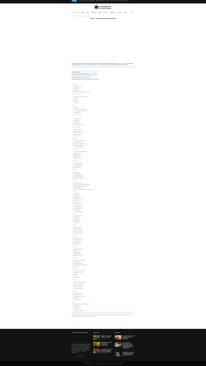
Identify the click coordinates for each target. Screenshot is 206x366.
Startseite (73, 16)
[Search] (133, 12)
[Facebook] (127, 2)
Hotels (87, 12)
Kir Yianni (73, 224)
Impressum (107, 0)
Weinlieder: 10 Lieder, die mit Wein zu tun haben (106, 336)
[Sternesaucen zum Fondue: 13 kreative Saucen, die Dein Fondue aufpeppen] (96, 351)
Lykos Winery (74, 257)
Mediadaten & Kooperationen (100, 0)
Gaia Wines (74, 191)
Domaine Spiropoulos (75, 94)
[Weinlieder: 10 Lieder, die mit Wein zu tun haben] (96, 337)
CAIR (72, 116)
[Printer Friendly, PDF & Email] (77, 318)
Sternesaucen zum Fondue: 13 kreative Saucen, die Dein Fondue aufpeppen (106, 350)
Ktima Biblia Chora (75, 235)
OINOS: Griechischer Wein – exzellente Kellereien (80, 73)
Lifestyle (125, 12)
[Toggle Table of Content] (95, 72)
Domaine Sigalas (75, 160)
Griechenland (121, 63)
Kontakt (127, 0)
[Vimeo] (128, 2)
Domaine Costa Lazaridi (76, 127)
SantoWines (74, 290)
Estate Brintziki (74, 169)
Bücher (119, 12)
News (73, 12)
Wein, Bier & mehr (113, 12)
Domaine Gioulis (75, 149)
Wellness (105, 12)
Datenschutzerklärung (121, 0)
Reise (78, 12)
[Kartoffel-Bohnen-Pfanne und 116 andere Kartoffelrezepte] (96, 344)
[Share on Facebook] (102, 322)
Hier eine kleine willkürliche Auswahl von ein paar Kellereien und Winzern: (84, 74)
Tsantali (73, 180)
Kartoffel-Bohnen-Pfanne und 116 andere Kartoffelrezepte (106, 343)
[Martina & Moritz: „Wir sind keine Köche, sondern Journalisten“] (118, 337)
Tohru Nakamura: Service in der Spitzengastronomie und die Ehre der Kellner (128, 353)
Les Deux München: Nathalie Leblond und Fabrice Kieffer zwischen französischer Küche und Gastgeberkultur (127, 345)
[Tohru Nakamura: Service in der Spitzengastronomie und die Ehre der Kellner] (118, 354)
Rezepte (82, 12)
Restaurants (93, 12)
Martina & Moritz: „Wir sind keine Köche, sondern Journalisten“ (128, 337)
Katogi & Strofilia (75, 213)
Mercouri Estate (74, 268)
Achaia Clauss (74, 83)
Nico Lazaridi (74, 279)
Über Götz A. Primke (113, 0)
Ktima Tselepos (74, 246)
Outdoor (99, 12)
